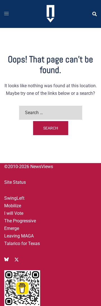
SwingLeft (14, 198)
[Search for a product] (94, 14)
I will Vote (13, 213)
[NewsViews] (50, 13)
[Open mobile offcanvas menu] (6, 14)
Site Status (15, 182)
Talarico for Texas (22, 243)
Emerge (11, 228)
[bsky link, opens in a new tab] (6, 259)
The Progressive (20, 220)
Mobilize (12, 205)
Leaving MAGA (19, 236)
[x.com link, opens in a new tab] (16, 259)
